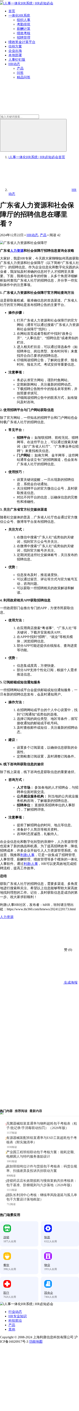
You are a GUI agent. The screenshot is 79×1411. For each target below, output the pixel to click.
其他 (11, 1329)
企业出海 (15, 51)
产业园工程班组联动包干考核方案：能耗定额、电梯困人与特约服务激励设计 (41, 1154)
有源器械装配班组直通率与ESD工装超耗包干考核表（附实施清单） (41, 1140)
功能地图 (36, 1341)
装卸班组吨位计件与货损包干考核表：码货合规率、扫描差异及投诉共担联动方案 (41, 1169)
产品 (20, 68)
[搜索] (33, 135)
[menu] (1, 0)
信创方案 (15, 46)
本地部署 (15, 55)
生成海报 (70, 982)
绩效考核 (23, 33)
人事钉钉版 (16, 59)
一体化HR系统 (19, 15)
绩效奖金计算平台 (21, 42)
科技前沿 (15, 1320)
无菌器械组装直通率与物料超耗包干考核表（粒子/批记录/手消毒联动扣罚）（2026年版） (41, 1126)
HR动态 (14, 64)
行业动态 (15, 1312)
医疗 (6, 1292)
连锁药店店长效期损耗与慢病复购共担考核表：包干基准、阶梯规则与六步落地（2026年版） (41, 1183)
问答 (20, 73)
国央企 (48, 1292)
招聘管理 (23, 37)
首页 (11, 11)
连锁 (6, 1237)
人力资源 (17, 250)
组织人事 (23, 20)
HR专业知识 (17, 1316)
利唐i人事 (27, 855)
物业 (47, 1265)
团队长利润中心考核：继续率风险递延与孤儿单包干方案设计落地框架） (41, 1197)
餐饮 (6, 1265)
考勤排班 (23, 24)
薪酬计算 (23, 28)
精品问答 (23, 77)
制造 (47, 1237)
